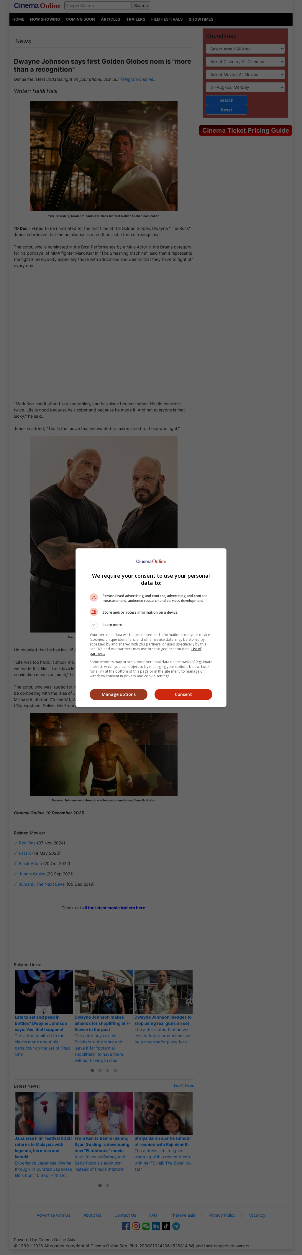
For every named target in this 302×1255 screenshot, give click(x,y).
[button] (151, 625)
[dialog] (151, 627)
